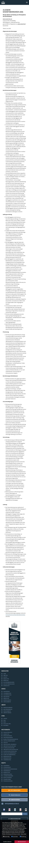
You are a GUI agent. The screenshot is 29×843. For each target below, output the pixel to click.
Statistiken (15, 836)
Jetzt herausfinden (15, 790)
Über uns (5, 675)
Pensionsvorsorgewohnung (10, 769)
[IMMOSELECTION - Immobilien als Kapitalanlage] (3, 2)
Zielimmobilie (6, 765)
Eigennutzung (6, 772)
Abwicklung (6, 698)
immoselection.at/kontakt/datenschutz (15, 614)
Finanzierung (6, 691)
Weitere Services (7, 700)
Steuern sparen (7, 779)
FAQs (4, 720)
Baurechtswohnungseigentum (10, 739)
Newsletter (6, 678)
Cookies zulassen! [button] (7, 841)
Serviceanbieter (7, 701)
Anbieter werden (7, 712)
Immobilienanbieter (7, 707)
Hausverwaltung (7, 695)
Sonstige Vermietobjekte (9, 741)
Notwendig (7, 836)
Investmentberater (7, 709)
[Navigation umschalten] (27, 2)
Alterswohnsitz (7, 767)
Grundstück (6, 734)
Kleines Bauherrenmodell (9, 754)
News (4, 722)
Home (4, 673)
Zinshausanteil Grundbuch (9, 744)
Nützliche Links (7, 723)
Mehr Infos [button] (23, 834)
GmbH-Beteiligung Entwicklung (10, 749)
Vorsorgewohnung (8, 737)
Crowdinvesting (7, 759)
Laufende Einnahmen (8, 775)
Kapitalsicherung (7, 777)
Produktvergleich (7, 732)
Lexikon (5, 718)
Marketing (23, 836)
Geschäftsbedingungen (8, 684)
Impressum (5, 680)
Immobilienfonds (7, 758)
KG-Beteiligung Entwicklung (10, 751)
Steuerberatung (7, 693)
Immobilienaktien (7, 756)
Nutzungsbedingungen (8, 682)
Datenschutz (6, 685)
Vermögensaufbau (7, 774)
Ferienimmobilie (7, 770)
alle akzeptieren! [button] (22, 841)
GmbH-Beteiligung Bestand (9, 746)
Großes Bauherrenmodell (9, 753)
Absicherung (6, 696)
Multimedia (5, 725)
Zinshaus (5, 742)
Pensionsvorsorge (7, 781)
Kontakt (5, 677)
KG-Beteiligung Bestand (8, 747)
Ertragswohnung (7, 735)
